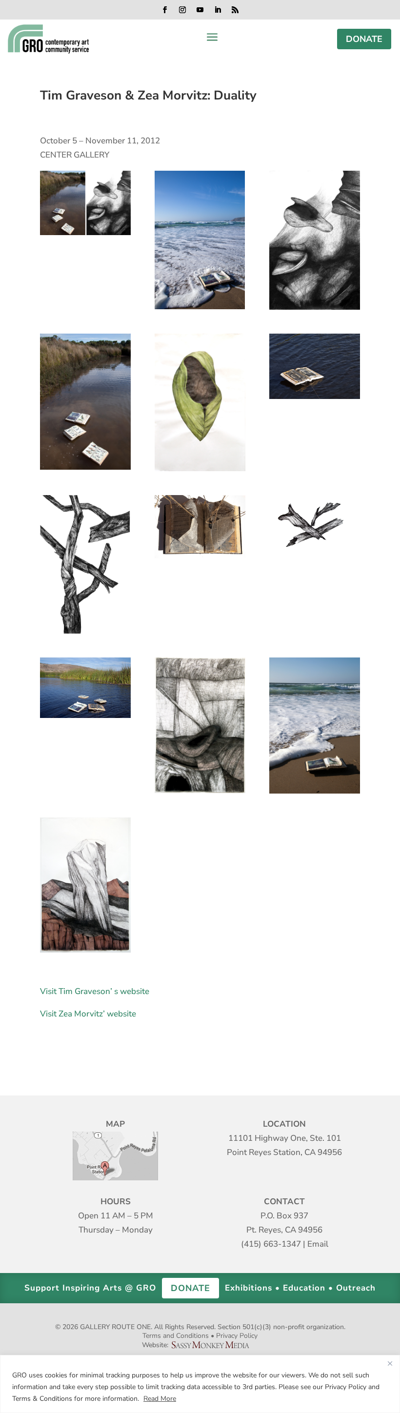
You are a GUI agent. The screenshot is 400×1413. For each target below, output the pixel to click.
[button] (165, 10)
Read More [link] (159, 1398)
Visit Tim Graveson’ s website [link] (94, 991)
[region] (200, 1384)
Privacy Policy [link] (237, 1335)
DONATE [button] (364, 39)
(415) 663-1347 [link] (271, 1244)
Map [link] (115, 1156)
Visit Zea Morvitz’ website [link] (88, 1013)
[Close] (390, 1363)
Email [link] (317, 1244)
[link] (48, 39)
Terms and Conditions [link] (175, 1335)
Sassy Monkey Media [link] (214, 1345)
